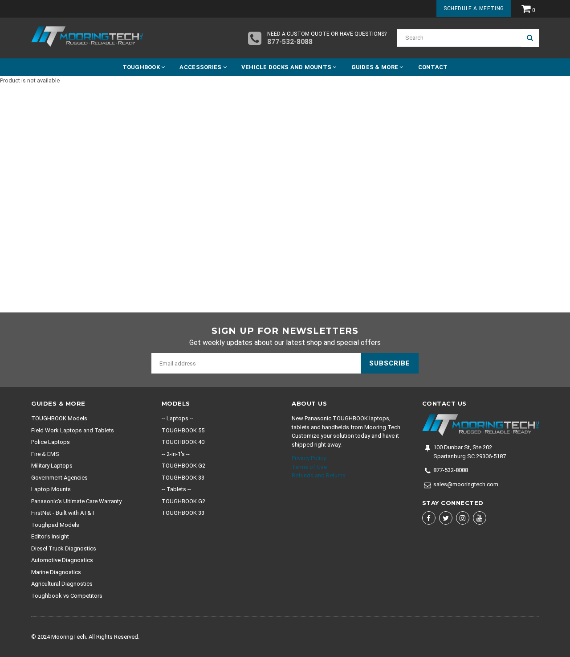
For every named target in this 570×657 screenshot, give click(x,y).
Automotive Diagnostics (62, 560)
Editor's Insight (50, 536)
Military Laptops (52, 465)
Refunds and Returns (319, 475)
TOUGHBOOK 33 (183, 477)
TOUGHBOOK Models (59, 418)
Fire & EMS (45, 454)
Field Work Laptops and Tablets (72, 430)
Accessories (201, 67)
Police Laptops (50, 442)
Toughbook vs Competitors (66, 595)
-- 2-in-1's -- (176, 454)
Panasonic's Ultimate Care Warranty (76, 501)
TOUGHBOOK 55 (183, 430)
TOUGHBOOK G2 (183, 465)
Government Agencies (59, 477)
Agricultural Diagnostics (62, 583)
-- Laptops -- (177, 418)
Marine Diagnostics (56, 572)
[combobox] (459, 38)
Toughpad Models (55, 524)
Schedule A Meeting (474, 8)
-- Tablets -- (176, 489)
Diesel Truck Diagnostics (63, 548)
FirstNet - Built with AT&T (63, 512)
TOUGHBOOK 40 (183, 442)
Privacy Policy (309, 458)
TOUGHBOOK (142, 67)
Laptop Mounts (51, 489)
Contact (433, 67)
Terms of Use (309, 467)
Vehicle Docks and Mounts (287, 67)
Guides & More (375, 67)
